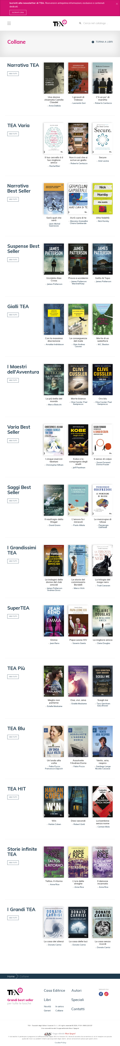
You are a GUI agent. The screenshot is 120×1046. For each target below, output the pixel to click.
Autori (76, 990)
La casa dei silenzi (54, 941)
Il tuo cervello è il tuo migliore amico (54, 160)
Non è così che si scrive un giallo (78, 158)
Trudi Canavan (103, 585)
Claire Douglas (103, 643)
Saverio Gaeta (79, 643)
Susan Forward (103, 462)
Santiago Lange (103, 766)
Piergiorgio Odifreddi (103, 526)
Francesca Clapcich (54, 768)
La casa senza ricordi (102, 942)
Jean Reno (54, 643)
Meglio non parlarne (54, 701)
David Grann (54, 525)
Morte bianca (78, 398)
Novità (47, 1006)
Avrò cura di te (78, 217)
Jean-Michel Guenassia (54, 225)
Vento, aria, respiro (102, 761)
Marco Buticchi (54, 404)
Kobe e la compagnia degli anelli (78, 461)
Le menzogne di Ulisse (102, 520)
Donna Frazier (102, 464)
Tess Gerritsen (103, 703)
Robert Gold (79, 824)
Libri (47, 999)
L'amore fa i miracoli (78, 520)
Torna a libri (104, 41)
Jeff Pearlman (79, 467)
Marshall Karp (78, 283)
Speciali (77, 999)
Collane (59, 1010)
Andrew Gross (53, 590)
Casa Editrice (54, 990)
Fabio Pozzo (54, 766)
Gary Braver (102, 705)
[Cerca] (80, 23)
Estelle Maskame (54, 706)
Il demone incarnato (102, 882)
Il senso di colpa (103, 458)
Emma (53, 639)
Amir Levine (103, 161)
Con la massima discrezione (54, 339)
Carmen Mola (104, 827)
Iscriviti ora (18, 12)
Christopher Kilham (54, 465)
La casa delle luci (78, 941)
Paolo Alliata (79, 525)
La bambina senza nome (102, 822)
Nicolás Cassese (102, 768)
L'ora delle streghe (78, 882)
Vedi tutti (13, 74)
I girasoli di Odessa (78, 98)
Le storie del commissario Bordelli (78, 582)
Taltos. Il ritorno (54, 881)
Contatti (78, 1009)
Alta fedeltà (102, 217)
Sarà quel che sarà (53, 219)
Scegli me (102, 700)
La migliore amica (102, 639)
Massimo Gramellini (79, 221)
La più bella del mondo (54, 400)
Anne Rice (54, 884)
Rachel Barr (54, 166)
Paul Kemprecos (80, 403)
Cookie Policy (60, 1042)
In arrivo (59, 1006)
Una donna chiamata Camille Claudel (54, 100)
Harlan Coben (54, 824)
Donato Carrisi (54, 945)
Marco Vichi (79, 588)
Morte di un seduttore (102, 339)
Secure (102, 157)
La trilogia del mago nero (102, 581)
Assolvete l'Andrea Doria (78, 761)
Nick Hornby (103, 221)
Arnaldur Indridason (55, 344)
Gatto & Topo (102, 278)
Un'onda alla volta (54, 761)
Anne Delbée (55, 106)
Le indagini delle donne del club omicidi (54, 582)
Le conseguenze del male (78, 339)
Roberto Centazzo (103, 103)
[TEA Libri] (60, 23)
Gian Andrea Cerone (79, 345)
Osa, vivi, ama (78, 700)
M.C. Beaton (103, 344)
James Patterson (54, 284)
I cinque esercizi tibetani (53, 460)
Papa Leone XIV (78, 639)
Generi (47, 1010)
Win (54, 820)
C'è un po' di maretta (102, 98)
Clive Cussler (77, 402)
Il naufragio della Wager (54, 520)
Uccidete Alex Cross (53, 279)
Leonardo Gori (79, 103)
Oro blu (103, 398)
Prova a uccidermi (78, 278)
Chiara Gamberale (78, 223)
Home (11, 976)
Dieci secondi (78, 820)
